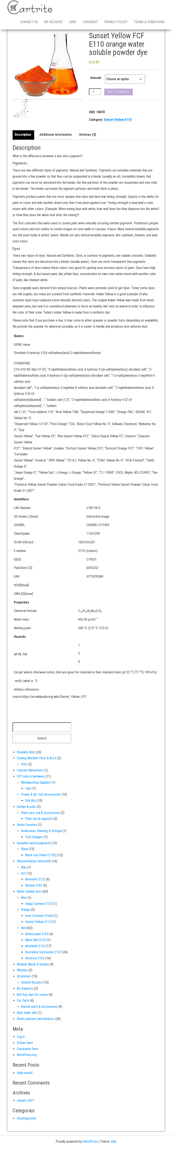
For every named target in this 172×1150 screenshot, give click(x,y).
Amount (95, 78)
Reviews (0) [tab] (87, 135)
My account (53, 22)
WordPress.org (26, 1055)
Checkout (90, 22)
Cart (73, 22)
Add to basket (118, 92)
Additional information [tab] (55, 135)
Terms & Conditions (149, 22)
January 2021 (25, 1100)
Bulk (113, 1141)
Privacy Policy (116, 22)
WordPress (90, 1141)
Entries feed (25, 1043)
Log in (21, 1037)
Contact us (29, 22)
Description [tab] (23, 135)
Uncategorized (26, 1118)
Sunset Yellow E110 (118, 120)
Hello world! (25, 1073)
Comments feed (27, 1049)
